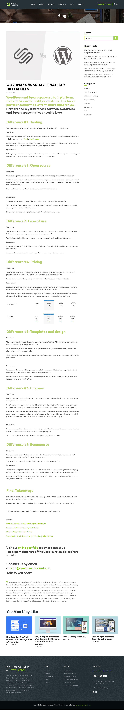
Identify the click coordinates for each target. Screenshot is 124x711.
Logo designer (72, 582)
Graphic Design (40, 585)
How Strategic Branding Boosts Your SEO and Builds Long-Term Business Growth (99, 63)
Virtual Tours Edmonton (14, 587)
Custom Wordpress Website (15, 585)
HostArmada (34, 139)
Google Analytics (14, 582)
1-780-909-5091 (100, 676)
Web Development (90, 92)
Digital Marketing (89, 100)
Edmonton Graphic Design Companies (39, 590)
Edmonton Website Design (42, 593)
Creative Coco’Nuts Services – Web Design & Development (26, 524)
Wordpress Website (43, 587)
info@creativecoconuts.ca (30, 568)
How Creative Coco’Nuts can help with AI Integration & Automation (98, 51)
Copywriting (88, 107)
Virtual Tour (30, 585)
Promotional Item (28, 598)
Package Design (57, 593)
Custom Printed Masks (58, 587)
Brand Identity (56, 598)
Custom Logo (68, 593)
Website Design (70, 673)
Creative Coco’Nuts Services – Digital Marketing (22, 528)
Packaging (39, 596)
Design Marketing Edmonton (22, 593)
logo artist (46, 596)
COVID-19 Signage (68, 598)
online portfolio (28, 547)
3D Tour (38, 582)
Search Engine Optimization (15, 590)
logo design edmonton (13, 598)
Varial (26, 139)
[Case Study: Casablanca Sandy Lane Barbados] (105, 625)
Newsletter (50, 585)
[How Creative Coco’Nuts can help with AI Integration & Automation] (19, 625)
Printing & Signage (71, 685)
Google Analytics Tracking (57, 582)
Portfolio (49, 676)
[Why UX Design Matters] (76, 625)
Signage (9, 593)
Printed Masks (11, 596)
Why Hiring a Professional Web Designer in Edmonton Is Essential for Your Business (98, 75)
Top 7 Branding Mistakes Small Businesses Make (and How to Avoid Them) (100, 57)
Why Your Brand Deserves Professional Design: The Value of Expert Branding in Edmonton (100, 69)
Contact (48, 682)
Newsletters (31, 587)
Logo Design (25, 582)
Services (48, 673)
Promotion (54, 596)
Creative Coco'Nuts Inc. (83, 705)
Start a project (104, 4)
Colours (53, 601)
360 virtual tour (62, 601)
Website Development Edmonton (38, 601)
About (47, 671)
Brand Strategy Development (16, 601)
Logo (24, 587)
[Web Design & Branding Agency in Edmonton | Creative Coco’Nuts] (12, 4)
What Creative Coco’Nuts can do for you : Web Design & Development (29, 536)
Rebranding (63, 596)
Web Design (71, 587)
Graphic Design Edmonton (26, 596)
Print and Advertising (62, 585)
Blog (47, 679)
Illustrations (72, 596)
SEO (73, 590)
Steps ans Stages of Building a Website (19, 532)
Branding (45, 582)
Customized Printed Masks (62, 590)
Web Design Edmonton (43, 598)
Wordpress (73, 585)
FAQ (85, 111)
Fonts (33, 582)
